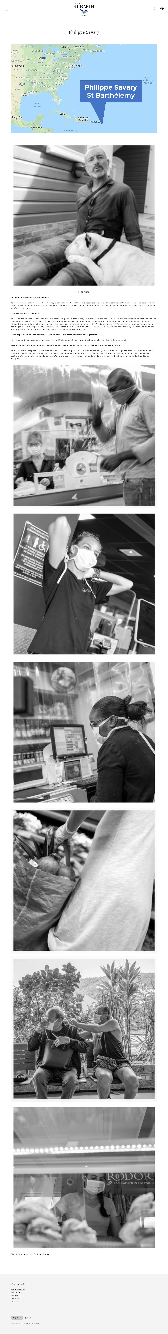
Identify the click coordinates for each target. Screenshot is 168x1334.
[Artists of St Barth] (84, 9)
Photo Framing (18, 1289)
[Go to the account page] (154, 9)
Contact (14, 1302)
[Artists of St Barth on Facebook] (26, 1318)
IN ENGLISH (84, 292)
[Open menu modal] (6, 9)
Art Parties (16, 1292)
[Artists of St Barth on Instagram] (30, 1318)
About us (15, 1298)
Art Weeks (16, 1295)
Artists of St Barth (33, 1323)
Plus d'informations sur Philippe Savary (30, 1254)
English (15, 1318)
